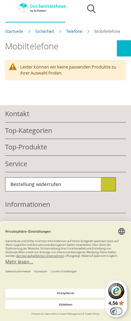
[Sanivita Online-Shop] (35, 12)
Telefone (74, 31)
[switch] (116, 311)
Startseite (14, 31)
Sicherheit (45, 31)
